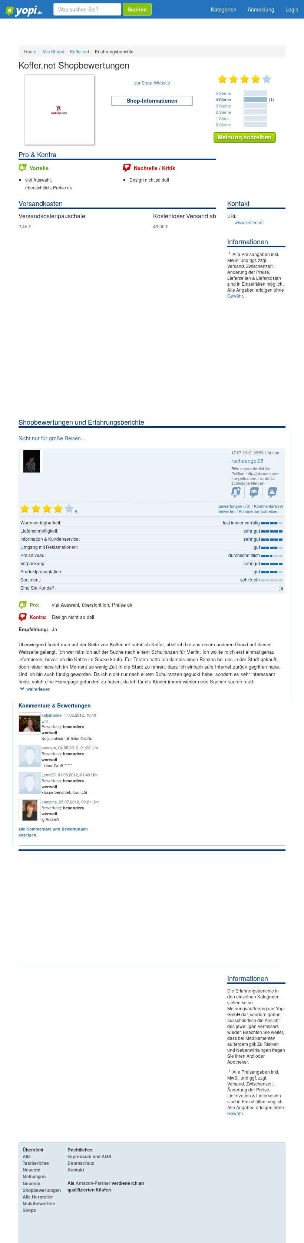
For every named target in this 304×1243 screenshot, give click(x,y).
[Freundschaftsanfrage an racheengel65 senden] (236, 492)
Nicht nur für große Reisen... (52, 438)
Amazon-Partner (93, 1183)
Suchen (137, 9)
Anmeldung (261, 9)
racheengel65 (247, 460)
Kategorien (224, 9)
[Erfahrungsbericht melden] (272, 492)
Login (291, 9)
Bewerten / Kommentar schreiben (248, 511)
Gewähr (235, 295)
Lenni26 (49, 775)
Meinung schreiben (245, 137)
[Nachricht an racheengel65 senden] (254, 492)
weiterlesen (37, 688)
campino (49, 802)
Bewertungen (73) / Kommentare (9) (250, 506)
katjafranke (52, 715)
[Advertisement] (152, 362)
